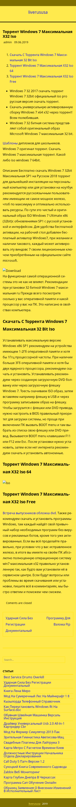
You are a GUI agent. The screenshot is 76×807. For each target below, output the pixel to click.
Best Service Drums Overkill (24, 677)
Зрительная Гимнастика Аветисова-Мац (34, 737)
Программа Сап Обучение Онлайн (30, 782)
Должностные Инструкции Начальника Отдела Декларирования (33, 754)
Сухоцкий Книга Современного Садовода (35, 767)
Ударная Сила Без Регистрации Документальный (19, 624)
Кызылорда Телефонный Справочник (32, 701)
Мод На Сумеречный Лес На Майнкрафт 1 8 (36, 696)
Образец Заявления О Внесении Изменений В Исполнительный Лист (37, 789)
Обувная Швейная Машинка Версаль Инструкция (32, 716)
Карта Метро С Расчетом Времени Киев (34, 748)
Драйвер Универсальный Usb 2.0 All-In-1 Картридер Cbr (34, 725)
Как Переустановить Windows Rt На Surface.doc (30, 708)
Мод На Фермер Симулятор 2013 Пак (32, 732)
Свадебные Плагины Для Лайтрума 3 (31, 742)
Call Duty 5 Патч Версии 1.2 (24, 761)
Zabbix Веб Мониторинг (22, 772)
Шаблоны (10, 143)
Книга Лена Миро (17, 691)
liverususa (38, 12)
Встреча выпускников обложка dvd (29, 513)
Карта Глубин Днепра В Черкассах (29, 777)
